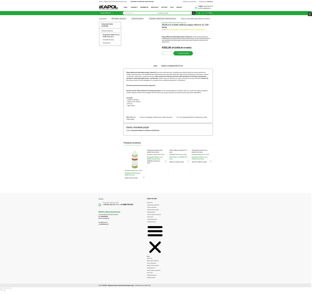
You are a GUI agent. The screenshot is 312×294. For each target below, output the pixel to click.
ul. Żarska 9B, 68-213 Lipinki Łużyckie (108, 214)
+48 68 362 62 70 (110, 204)
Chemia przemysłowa (137, 18)
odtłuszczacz (199, 117)
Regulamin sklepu (151, 221)
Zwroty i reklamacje (151, 207)
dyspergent (186, 117)
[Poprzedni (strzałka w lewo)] (1, 290)
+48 (126, 204)
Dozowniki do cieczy (108, 39)
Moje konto (150, 202)
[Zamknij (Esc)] (10, 288)
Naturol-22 (192, 117)
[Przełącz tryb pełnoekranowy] (4, 288)
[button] (155, 240)
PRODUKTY (134, 7)
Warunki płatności (151, 212)
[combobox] (140, 13)
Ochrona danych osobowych (154, 214)
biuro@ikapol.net (102, 222)
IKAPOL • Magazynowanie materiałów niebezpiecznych (113, 1)
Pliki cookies (150, 216)
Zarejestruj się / (206, 1)
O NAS (125, 7)
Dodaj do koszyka (184, 53)
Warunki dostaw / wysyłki (153, 209)
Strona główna (103, 18)
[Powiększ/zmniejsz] (1, 288)
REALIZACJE (154, 7)
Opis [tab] (155, 66)
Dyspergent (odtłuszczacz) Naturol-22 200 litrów (145, 130)
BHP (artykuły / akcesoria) (119, 18)
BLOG (172, 7)
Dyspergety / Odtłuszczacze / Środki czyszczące (162, 18)
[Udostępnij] (7, 288)
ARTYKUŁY (164, 7)
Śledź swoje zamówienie (190, 1)
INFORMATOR (144, 7)
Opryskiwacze (106, 43)
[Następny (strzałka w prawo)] (4, 290)
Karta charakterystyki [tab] (172, 66)
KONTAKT (179, 7)
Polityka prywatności (152, 219)
